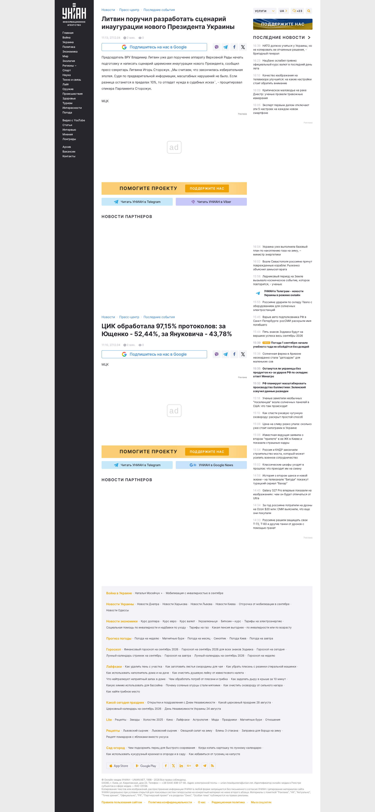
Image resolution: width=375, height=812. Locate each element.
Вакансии (68, 151)
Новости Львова (201, 604)
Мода (215, 719)
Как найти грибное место (123, 691)
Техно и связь (71, 79)
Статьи (67, 125)
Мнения (67, 134)
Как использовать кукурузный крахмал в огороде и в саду (146, 754)
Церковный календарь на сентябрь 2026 (133, 708)
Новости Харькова (174, 604)
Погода (67, 112)
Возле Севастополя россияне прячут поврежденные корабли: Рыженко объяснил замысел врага (282, 265)
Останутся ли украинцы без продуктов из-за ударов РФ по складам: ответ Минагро (280, 372)
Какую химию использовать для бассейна (134, 685)
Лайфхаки (114, 666)
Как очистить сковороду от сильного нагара (253, 685)
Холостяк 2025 (153, 719)
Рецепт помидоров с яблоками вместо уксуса (137, 736)
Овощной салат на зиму (196, 730)
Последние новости (279, 37)
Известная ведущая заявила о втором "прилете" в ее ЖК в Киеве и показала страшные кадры (278, 438)
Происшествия (72, 93)
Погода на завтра (261, 638)
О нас (201, 802)
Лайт (65, 84)
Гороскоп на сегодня (271, 649)
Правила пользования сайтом (122, 802)
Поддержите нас (282, 24)
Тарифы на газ (199, 627)
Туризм (67, 103)
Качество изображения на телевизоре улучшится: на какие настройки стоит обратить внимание (282, 79)
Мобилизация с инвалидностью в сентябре (194, 593)
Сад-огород (115, 748)
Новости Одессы (117, 610)
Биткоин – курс (231, 621)
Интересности (72, 107)
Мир (65, 56)
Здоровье (69, 98)
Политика (68, 46)
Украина (68, 42)
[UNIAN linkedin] (181, 766)
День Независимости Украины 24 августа (193, 708)
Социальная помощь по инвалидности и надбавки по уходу (146, 627)
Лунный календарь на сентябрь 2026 (219, 655)
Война (66, 37)
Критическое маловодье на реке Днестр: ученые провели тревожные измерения (279, 94)
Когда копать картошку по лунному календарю (229, 747)
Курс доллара (150, 621)
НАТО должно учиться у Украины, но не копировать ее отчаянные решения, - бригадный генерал (282, 49)
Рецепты (120, 719)
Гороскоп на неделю (261, 655)
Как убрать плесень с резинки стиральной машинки (261, 666)
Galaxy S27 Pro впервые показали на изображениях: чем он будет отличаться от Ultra (282, 494)
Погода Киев (237, 638)
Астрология (200, 719)
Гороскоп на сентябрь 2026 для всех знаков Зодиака (217, 649)
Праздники (229, 719)
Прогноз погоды (118, 638)
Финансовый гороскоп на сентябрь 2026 (151, 649)
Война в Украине (119, 593)
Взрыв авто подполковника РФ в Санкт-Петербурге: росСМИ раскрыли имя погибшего (282, 320)
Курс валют (187, 621)
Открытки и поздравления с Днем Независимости (181, 702)
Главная (67, 32)
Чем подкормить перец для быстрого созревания (161, 747)
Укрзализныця (208, 621)
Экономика (70, 51)
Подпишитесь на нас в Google (158, 47)
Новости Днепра (148, 604)
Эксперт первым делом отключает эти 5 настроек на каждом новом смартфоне (281, 108)
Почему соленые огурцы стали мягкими (193, 685)
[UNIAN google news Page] (189, 766)
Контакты (68, 156)
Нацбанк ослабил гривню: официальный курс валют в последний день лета (282, 64)
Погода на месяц (199, 638)
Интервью (69, 129)
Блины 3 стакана (227, 730)
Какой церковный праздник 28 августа (244, 702)
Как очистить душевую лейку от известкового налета (208, 672)
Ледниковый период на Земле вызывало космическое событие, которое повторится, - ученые (281, 280)
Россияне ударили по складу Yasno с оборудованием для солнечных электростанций (282, 305)
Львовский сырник (135, 730)
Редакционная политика (228, 802)
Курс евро (169, 621)
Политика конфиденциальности (170, 802)
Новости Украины (120, 604)
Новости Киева (226, 604)
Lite (109, 720)
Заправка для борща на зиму (261, 730)
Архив (66, 146)
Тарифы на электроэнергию (263, 621)
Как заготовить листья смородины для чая (194, 666)
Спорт (66, 70)
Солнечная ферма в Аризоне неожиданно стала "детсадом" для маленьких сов (277, 357)
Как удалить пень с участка (143, 666)
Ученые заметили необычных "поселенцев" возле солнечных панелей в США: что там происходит (281, 402)
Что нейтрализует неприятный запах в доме (135, 679)
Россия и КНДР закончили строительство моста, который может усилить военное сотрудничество (278, 453)
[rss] (212, 766)
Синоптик (220, 638)
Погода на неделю (147, 638)
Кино (169, 719)
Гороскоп (113, 649)
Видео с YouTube (73, 120)
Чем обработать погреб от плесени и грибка (198, 679)
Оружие (67, 89)
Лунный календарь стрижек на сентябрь (133, 655)
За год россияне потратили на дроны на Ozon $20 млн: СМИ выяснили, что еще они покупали (282, 509)
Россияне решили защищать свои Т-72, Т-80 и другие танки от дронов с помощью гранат (280, 523)
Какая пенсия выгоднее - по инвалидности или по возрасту (252, 627)
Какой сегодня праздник (125, 702)
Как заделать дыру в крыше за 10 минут (258, 679)
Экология (68, 60)
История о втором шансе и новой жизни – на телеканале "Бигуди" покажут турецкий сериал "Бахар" (280, 479)
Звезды (135, 719)
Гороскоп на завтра (178, 655)
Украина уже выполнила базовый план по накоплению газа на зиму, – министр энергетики (280, 250)
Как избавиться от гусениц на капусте (214, 754)
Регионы (68, 65)
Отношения (272, 719)
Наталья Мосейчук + (148, 593)
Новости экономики (122, 621)
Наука (66, 75)
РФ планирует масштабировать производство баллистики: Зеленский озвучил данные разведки (279, 387)
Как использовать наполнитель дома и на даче (137, 672)
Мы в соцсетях (261, 802)
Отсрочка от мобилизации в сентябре (264, 604)
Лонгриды (69, 139)
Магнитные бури (173, 638)
